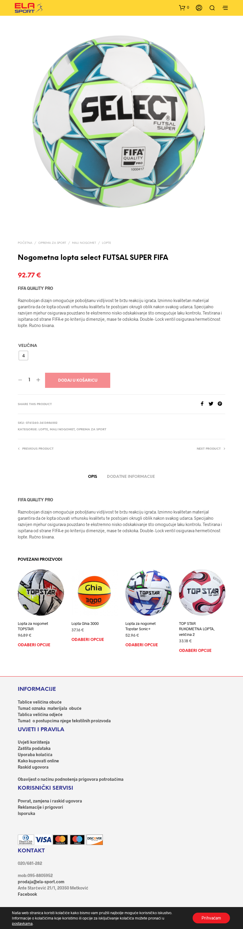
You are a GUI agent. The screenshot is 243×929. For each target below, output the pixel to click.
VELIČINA (27, 346)
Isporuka (26, 813)
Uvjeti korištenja (34, 742)
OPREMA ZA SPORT (52, 243)
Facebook (27, 894)
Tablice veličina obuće (40, 701)
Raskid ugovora (33, 767)
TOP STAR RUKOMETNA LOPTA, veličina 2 (197, 629)
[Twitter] (213, 404)
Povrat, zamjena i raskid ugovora (50, 800)
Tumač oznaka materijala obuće (49, 708)
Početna (25, 243)
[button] (184, 7)
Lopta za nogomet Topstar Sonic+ (140, 626)
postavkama (22, 923)
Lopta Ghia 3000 (85, 623)
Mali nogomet (84, 243)
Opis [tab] (92, 477)
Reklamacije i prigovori (40, 807)
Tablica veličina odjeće (40, 714)
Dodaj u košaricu (77, 381)
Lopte (106, 243)
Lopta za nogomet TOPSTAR (33, 626)
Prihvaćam (211, 917)
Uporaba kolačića (35, 754)
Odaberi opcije (34, 645)
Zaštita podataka (34, 748)
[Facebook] (204, 404)
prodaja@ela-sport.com (41, 881)
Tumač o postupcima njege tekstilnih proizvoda (64, 720)
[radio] (23, 355)
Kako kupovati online (38, 760)
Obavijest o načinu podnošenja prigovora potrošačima (71, 779)
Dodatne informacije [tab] (131, 477)
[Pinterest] (221, 404)
